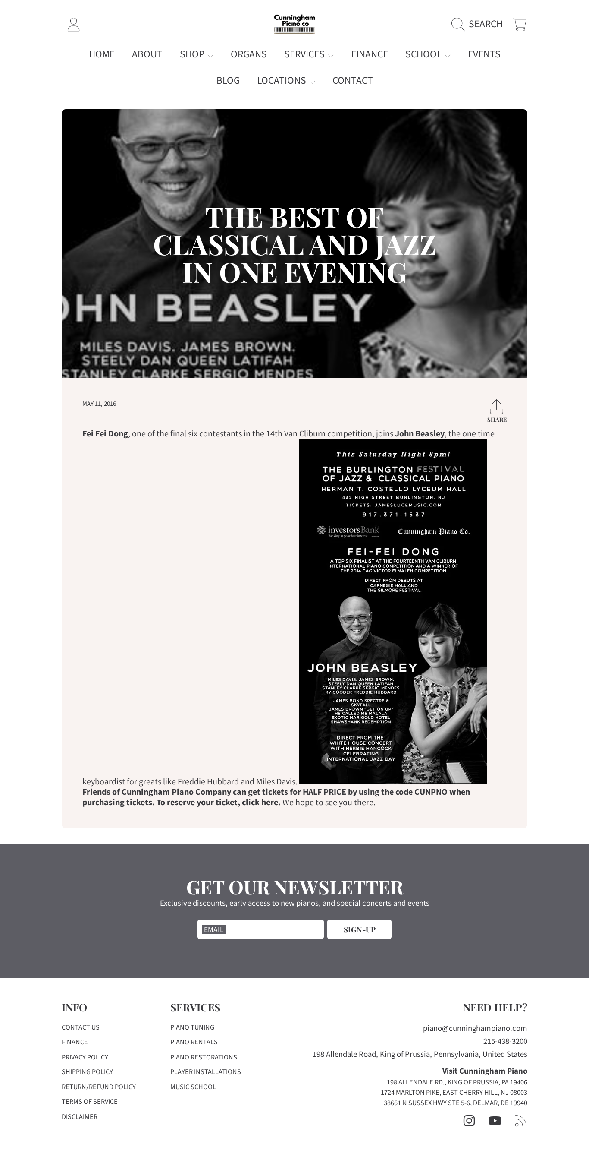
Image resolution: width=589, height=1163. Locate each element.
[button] (479, 24)
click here (260, 802)
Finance (75, 1042)
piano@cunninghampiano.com (475, 1028)
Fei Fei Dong (105, 434)
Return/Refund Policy (99, 1087)
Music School (193, 1087)
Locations (282, 80)
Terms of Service (90, 1102)
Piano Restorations (203, 1057)
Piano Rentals (194, 1042)
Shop (193, 54)
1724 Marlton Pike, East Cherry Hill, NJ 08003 (454, 1092)
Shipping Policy (87, 1072)
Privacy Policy (85, 1057)
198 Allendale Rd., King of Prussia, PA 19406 (457, 1082)
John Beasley (420, 434)
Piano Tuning (192, 1027)
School (424, 54)
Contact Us (81, 1027)
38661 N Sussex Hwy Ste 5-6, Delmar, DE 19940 (455, 1103)
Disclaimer (79, 1117)
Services (305, 54)
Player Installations (205, 1072)
